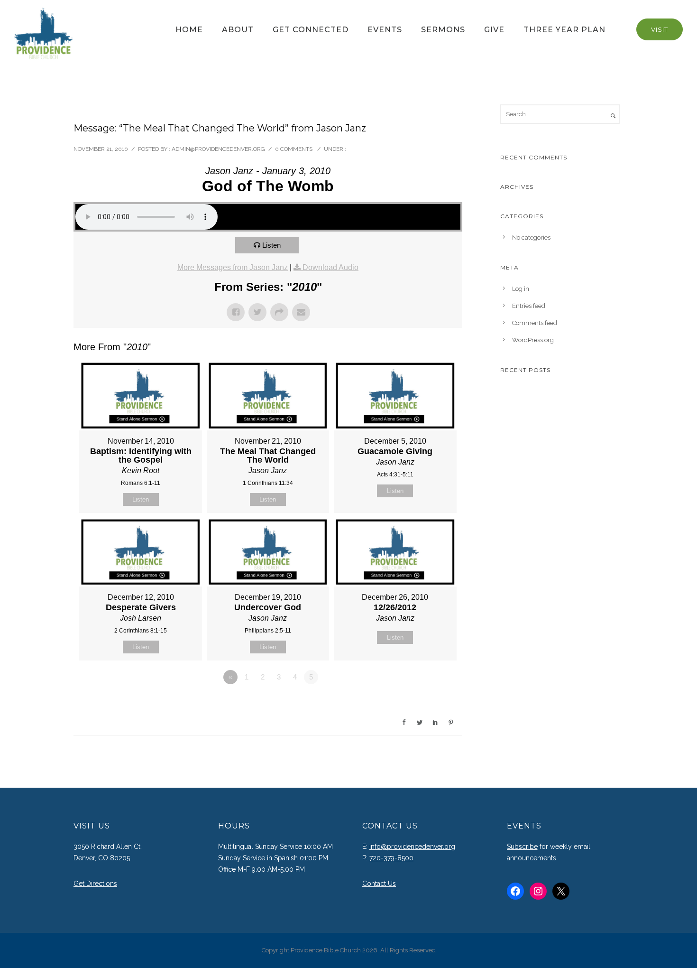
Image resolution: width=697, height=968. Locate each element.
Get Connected (310, 29)
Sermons (443, 29)
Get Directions (95, 883)
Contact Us (379, 883)
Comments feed (534, 322)
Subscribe (522, 846)
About (238, 29)
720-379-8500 (391, 858)
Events (384, 29)
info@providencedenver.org (412, 846)
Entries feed (528, 305)
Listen (271, 245)
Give (494, 29)
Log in (520, 288)
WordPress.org (533, 340)
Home (189, 29)
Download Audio (330, 267)
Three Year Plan (564, 29)
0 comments (293, 149)
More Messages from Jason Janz (232, 267)
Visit (659, 29)
